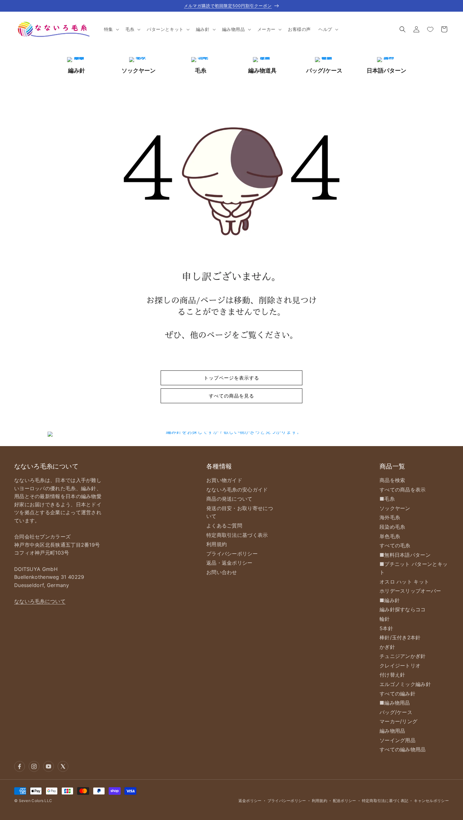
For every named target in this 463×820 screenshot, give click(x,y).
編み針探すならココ (403, 609)
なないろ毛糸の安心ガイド (237, 489)
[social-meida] (19, 766)
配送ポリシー (344, 800)
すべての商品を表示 (403, 489)
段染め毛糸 (392, 527)
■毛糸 (387, 499)
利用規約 (216, 544)
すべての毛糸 (395, 545)
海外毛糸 (390, 517)
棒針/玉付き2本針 (400, 637)
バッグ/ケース (396, 712)
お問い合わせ (221, 572)
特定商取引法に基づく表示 (237, 535)
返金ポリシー (250, 800)
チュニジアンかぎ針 (403, 656)
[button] (111, 29)
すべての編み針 (397, 693)
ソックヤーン (395, 508)
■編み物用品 (395, 703)
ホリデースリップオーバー (410, 591)
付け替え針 (392, 675)
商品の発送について (229, 499)
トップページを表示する (231, 378)
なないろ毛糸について (40, 601)
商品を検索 (392, 480)
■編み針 (390, 600)
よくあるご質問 (224, 525)
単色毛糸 (390, 536)
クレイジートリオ (400, 665)
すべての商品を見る (231, 396)
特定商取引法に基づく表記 (385, 800)
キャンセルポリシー (431, 800)
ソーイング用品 (397, 740)
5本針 (386, 628)
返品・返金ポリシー (229, 563)
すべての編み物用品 (403, 749)
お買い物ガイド (224, 480)
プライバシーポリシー (232, 553)
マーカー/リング (398, 721)
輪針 (385, 619)
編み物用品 (392, 731)
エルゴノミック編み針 (405, 684)
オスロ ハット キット (404, 582)
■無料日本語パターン (405, 555)
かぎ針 (387, 647)
